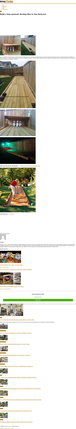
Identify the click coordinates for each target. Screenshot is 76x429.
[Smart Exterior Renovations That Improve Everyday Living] (4, 339)
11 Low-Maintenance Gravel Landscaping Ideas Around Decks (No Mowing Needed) (20, 399)
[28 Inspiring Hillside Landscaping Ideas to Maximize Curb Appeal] (4, 417)
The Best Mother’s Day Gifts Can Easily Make (11, 265)
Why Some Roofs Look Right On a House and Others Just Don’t (16, 333)
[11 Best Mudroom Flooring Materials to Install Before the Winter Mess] (11, 315)
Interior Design (5, 9)
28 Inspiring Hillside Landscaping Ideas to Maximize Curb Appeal (16, 422)
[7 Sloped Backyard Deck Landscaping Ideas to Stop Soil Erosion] (4, 406)
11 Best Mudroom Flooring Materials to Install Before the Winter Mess (17, 319)
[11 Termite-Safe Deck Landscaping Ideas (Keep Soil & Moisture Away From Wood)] (4, 384)
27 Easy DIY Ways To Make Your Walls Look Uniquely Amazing (16, 269)
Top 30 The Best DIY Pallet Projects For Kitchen (12, 286)
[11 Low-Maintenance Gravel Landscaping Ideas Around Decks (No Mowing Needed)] (4, 395)
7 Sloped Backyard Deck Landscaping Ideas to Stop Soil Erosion (16, 410)
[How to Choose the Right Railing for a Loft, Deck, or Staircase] (4, 350)
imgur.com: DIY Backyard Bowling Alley (30, 166)
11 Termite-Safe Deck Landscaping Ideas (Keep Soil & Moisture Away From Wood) (20, 388)
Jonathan (6, 267)
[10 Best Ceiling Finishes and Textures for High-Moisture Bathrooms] (4, 362)
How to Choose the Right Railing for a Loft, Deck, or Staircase (15, 355)
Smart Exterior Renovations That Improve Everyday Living (14, 344)
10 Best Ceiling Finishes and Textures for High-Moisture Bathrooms (16, 366)
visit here (12, 213)
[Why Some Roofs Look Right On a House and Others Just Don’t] (4, 328)
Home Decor (4, 6)
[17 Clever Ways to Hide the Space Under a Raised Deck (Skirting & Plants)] (4, 373)
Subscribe (38, 300)
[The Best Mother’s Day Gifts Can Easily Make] (10, 262)
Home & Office (3, 330)
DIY (3, 4)
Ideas (3, 8)
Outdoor (4, 7)
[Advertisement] (32, 26)
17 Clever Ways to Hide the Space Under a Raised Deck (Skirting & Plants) (18, 377)
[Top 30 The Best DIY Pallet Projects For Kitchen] (10, 284)
